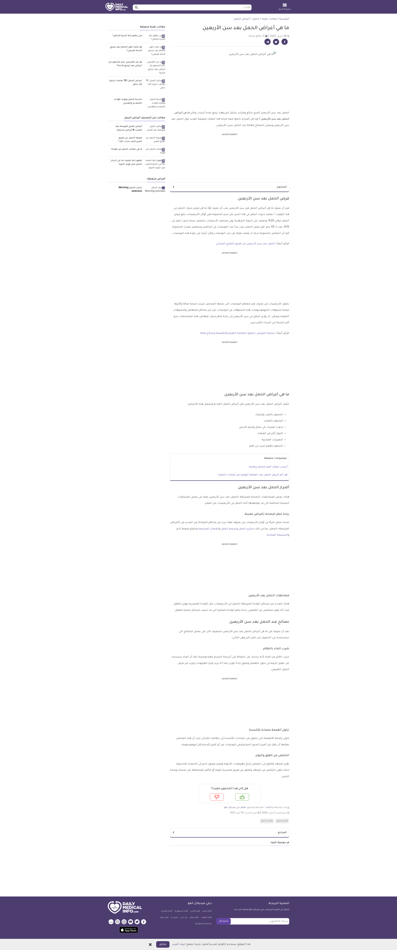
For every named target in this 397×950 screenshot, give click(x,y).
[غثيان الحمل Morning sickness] (154, 189)
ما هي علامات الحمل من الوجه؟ (126, 149)
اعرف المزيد (179, 944)
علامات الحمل (267, 821)
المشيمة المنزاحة (277, 535)
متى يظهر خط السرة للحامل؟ (127, 36)
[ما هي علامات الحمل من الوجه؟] (154, 151)
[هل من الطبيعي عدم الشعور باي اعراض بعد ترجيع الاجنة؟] (154, 67)
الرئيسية (284, 19)
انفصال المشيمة (208, 529)
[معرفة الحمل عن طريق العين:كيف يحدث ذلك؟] (154, 140)
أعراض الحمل (242, 19)
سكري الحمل (246, 529)
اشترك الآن (223, 921)
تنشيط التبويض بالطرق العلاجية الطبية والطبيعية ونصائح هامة (238, 333)
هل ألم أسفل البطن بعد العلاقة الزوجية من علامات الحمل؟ (253, 475)
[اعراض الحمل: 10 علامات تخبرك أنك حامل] (154, 84)
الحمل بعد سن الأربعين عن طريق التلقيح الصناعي (245, 243)
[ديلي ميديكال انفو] (116, 7)
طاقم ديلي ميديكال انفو (235, 807)
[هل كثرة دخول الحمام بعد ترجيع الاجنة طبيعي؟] (154, 50)
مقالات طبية (269, 19)
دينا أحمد (270, 807)
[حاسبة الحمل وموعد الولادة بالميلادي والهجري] (154, 103)
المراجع (282, 832)
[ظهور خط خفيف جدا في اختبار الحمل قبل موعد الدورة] (154, 164)
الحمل (255, 19)
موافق (162, 944)
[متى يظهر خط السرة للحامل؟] (154, 37)
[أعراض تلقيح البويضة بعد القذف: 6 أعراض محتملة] (154, 128)
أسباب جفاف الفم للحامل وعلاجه (268, 467)
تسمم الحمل (229, 529)
